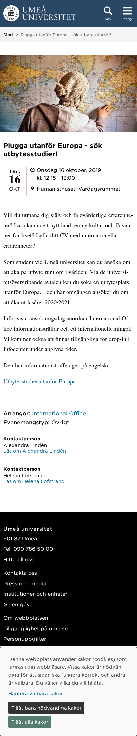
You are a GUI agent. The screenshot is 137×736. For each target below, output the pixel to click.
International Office (59, 413)
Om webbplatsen (25, 617)
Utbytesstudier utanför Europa (39, 381)
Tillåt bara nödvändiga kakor (46, 708)
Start (8, 34)
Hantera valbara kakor (35, 693)
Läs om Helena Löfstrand (34, 481)
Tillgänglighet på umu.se (35, 628)
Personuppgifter (24, 638)
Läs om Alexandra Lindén (34, 451)
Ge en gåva (18, 604)
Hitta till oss (18, 559)
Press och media (24, 583)
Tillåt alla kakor (29, 722)
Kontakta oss (20, 572)
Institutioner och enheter (35, 593)
